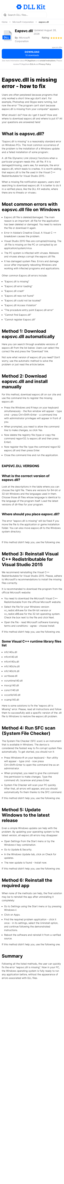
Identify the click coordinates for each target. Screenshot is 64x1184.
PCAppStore (30, 60)
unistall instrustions (48, 60)
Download (32, 53)
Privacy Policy (45, 64)
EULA (32, 64)
